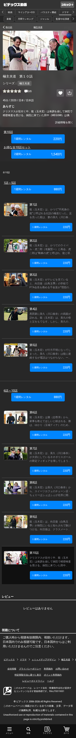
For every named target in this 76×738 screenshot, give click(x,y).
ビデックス (9, 659)
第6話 (35, 412)
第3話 (35, 274)
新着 (9, 19)
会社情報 (11, 669)
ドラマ (65, 12)
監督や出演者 (62, 19)
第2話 (35, 240)
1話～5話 (10, 183)
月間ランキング (25, 19)
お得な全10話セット (17, 147)
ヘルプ (50, 681)
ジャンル (44, 19)
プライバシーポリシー (30, 669)
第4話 (35, 309)
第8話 (35, 482)
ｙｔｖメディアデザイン (44, 659)
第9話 (35, 516)
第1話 (35, 204)
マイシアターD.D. (26, 12)
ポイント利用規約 (53, 675)
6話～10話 (11, 390)
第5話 (35, 345)
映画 (10, 12)
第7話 (35, 448)
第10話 (8, 132)
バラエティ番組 (48, 12)
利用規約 (48, 669)
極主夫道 (38, 27)
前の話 (9, 27)
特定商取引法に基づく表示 (28, 675)
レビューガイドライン (33, 681)
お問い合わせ (62, 669)
